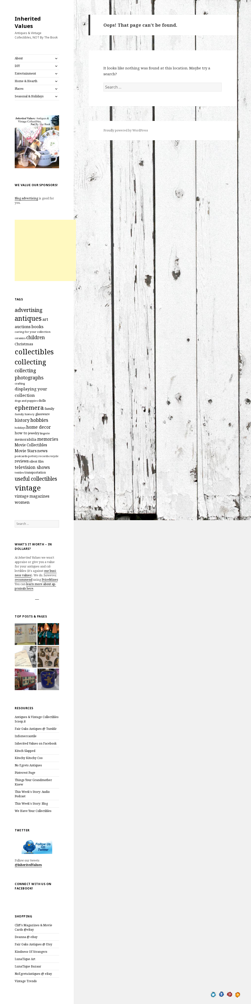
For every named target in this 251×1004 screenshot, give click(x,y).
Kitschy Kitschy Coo (29, 758)
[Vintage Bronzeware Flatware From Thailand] (48, 634)
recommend (23, 580)
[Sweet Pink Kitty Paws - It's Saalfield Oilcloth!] (48, 657)
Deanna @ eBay (26, 937)
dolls (42, 400)
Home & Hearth (26, 81)
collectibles (34, 351)
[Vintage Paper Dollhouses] (25, 679)
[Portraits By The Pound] (25, 657)
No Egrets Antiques (28, 765)
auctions (23, 326)
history (22, 420)
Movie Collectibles (31, 445)
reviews (22, 461)
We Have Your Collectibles (33, 811)
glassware (42, 414)
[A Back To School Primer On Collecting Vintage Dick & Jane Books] (25, 634)
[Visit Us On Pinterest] (230, 993)
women (22, 502)
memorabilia (26, 439)
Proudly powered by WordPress (125, 130)
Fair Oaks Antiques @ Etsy (33, 944)
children (35, 337)
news (42, 450)
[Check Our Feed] (238, 993)
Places (19, 89)
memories (47, 439)
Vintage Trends (26, 981)
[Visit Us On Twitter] (213, 993)
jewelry (33, 433)
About (19, 58)
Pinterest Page (25, 773)
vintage (28, 488)
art (45, 319)
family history (25, 414)
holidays (20, 427)
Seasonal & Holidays (29, 96)
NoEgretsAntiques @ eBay (33, 974)
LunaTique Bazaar (28, 966)
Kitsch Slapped (25, 751)
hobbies (39, 420)
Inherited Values (28, 22)
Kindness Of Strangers (31, 952)
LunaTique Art (25, 959)
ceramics (20, 338)
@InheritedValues (28, 865)
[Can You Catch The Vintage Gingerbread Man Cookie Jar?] (48, 679)
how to (21, 432)
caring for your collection (32, 332)
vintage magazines (32, 496)
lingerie (45, 433)
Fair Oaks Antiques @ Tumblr (36, 729)
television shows (32, 467)
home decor (38, 427)
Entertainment (25, 73)
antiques (28, 318)
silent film (36, 461)
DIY (17, 66)
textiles (19, 472)
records (43, 456)
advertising (28, 309)
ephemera (29, 407)
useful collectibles (36, 478)
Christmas (24, 343)
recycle (54, 456)
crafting (20, 383)
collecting (30, 361)
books (37, 326)
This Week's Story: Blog (31, 803)
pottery (33, 456)
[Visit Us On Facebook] (221, 993)
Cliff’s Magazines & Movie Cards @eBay (33, 927)
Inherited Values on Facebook (36, 743)
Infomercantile (26, 736)
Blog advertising (26, 198)
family (49, 408)
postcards (21, 456)
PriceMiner (50, 580)
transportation (35, 472)
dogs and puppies (26, 400)
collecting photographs (29, 374)
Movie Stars (26, 450)
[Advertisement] (45, 250)
